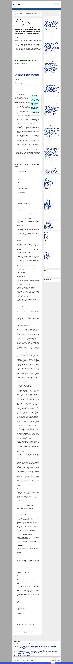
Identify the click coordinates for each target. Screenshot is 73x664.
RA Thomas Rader (48, 211)
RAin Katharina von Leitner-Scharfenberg (51, 220)
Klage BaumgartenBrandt (49, 645)
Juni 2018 (46, 236)
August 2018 (47, 234)
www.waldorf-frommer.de (33, 66)
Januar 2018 (47, 241)
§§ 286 (29, 505)
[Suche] (54, 4)
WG (24, 632)
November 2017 (47, 243)
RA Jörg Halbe (47, 199)
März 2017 (46, 252)
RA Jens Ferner (47, 196)
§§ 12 (32, 311)
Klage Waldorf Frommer (33, 630)
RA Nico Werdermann (48, 206)
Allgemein (46, 178)
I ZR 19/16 (31, 386)
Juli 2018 (46, 235)
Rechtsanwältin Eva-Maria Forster (45, 651)
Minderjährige (47, 646)
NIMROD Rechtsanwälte (48, 180)
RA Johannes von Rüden (48, 198)
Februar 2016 (47, 265)
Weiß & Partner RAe (48, 228)
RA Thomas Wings (48, 212)
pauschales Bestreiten (21, 631)
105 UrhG (18, 313)
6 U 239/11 (23, 392)
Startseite (15, 8)
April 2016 (46, 263)
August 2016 (47, 259)
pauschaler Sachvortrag (44, 647)
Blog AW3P (18, 4)
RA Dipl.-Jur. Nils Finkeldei (49, 187)
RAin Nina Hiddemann (48, 222)
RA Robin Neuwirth (48, 208)
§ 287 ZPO (27, 493)
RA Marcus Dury (47, 202)
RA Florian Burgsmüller (48, 192)
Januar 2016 (47, 266)
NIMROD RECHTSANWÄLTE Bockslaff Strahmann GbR (31, 647)
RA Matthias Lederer (48, 205)
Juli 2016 (46, 260)
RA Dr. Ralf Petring (48, 191)
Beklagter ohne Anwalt (43, 643)
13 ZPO (35, 311)
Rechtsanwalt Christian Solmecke (25, 649)
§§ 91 (30, 508)
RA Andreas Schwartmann (49, 183)
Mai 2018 (46, 237)
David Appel (22, 89)
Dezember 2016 (47, 255)
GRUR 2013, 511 (22, 394)
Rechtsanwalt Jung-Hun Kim (19, 650)
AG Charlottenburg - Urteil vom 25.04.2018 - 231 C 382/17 (26, 630)
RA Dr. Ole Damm (47, 190)
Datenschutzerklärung (22, 8)
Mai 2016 (46, 262)
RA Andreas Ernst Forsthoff (49, 182)
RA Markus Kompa (48, 204)
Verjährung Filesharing (54, 652)
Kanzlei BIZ (47, 179)
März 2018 (46, 239)
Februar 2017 (47, 253)
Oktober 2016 (47, 257)
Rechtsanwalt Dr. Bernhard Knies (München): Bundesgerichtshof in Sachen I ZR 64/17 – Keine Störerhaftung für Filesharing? (52, 146)
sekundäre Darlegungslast (36, 631)
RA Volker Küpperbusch (48, 214)
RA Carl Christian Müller (48, 184)
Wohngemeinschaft (28, 632)
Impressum (29, 8)
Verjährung (50, 652)
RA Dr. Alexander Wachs (48, 188)
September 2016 (47, 258)
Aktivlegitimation (34, 643)
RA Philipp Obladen (48, 207)
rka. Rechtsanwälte (48, 225)
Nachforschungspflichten (17, 647)
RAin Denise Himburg (48, 217)
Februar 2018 (47, 240)
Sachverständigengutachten (20, 652)
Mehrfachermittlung (40, 646)
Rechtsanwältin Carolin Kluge (19, 651)
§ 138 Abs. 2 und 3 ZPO (34, 366)
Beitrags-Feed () (48, 273)
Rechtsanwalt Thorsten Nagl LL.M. (41, 650)
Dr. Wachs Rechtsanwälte (24, 645)
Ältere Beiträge (15, 636)
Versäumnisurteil (16, 654)
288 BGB (32, 505)
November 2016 (47, 256)
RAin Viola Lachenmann (48, 223)
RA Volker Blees (47, 213)
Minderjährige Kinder (53, 646)
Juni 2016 (46, 261)
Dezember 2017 (47, 242)
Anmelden (46, 272)
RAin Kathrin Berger (48, 221)
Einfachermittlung (30, 645)
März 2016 (46, 264)
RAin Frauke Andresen (48, 218)
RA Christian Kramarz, (48, 185)
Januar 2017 (47, 254)
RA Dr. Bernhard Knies (48, 189)
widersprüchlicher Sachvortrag (43, 654)
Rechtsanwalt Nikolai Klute (30, 650)
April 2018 (46, 238)
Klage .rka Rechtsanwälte (40, 645)
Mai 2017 (46, 250)
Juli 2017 (46, 248)
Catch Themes (58, 660)
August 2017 (47, 247)
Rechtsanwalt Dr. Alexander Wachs (47, 648)
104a (37, 311)
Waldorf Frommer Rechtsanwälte (19, 632)
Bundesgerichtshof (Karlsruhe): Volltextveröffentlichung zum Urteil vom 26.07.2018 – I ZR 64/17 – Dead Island (50, 20)
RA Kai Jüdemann (47, 200)
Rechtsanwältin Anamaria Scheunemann (50, 650)
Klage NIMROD (55, 645)
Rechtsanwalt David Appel (29, 631)
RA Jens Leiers (47, 197)
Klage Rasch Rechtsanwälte (18, 646)
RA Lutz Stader (47, 201)
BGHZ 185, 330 (32, 402)
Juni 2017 (46, 249)
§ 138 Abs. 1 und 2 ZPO (28, 412)
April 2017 (46, 251)
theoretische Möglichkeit (45, 652)
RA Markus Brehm (48, 203)
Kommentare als (48, 274)
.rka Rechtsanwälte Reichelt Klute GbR (22, 644)
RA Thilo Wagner (47, 210)
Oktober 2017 (47, 244)
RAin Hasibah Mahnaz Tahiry (49, 219)
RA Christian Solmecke (48, 186)
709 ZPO (33, 508)
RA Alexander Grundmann (49, 181)
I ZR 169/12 (30, 425)
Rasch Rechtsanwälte (48, 224)
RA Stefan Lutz (47, 209)
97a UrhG (22, 319)
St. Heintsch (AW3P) (27, 35)
